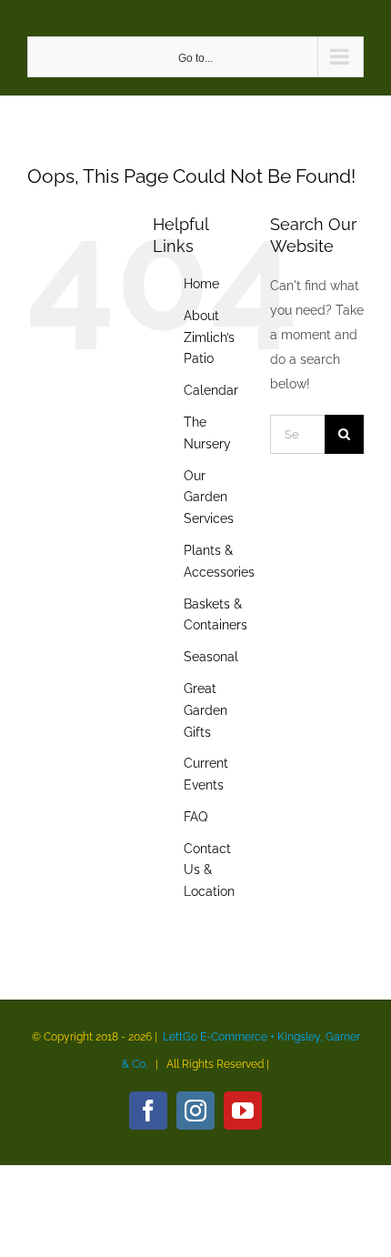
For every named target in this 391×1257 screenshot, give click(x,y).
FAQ (195, 817)
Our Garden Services (209, 497)
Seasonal (211, 656)
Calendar (211, 390)
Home (201, 284)
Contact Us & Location (209, 870)
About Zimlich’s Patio (209, 337)
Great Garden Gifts (205, 710)
